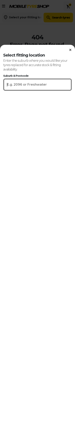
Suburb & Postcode (15, 75)
